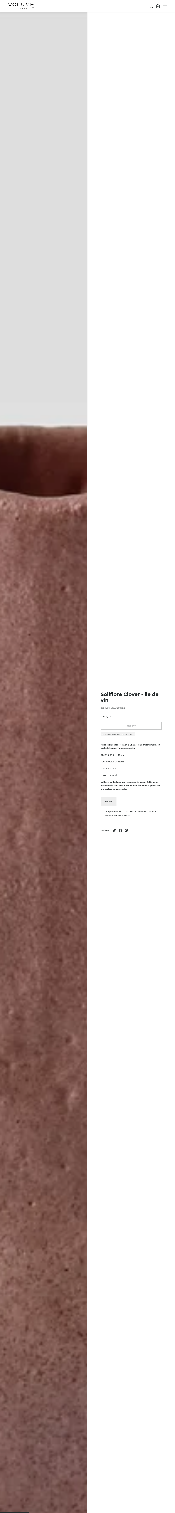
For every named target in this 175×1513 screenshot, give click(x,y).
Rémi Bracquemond (115, 707)
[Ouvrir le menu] (165, 6)
